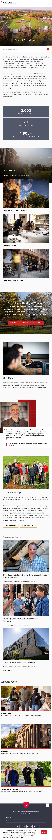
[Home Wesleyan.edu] (6, 2)
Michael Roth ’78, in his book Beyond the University (27, 444)
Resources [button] (9, 821)
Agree (44, 832)
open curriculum (16, 74)
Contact (8, 817)
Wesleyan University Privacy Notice (13, 837)
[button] (49, 3)
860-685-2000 (27, 813)
